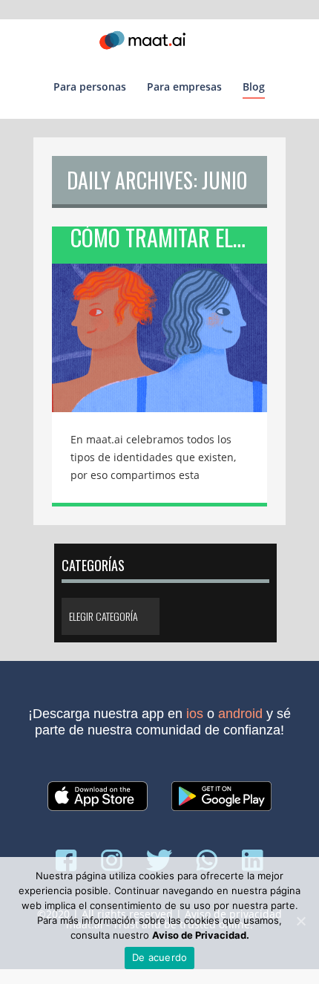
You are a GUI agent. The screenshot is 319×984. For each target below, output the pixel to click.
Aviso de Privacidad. (200, 935)
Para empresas (184, 86)
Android (240, 713)
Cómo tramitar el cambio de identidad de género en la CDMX (168, 240)
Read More (159, 327)
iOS (194, 713)
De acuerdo (160, 957)
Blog (254, 86)
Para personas (89, 86)
